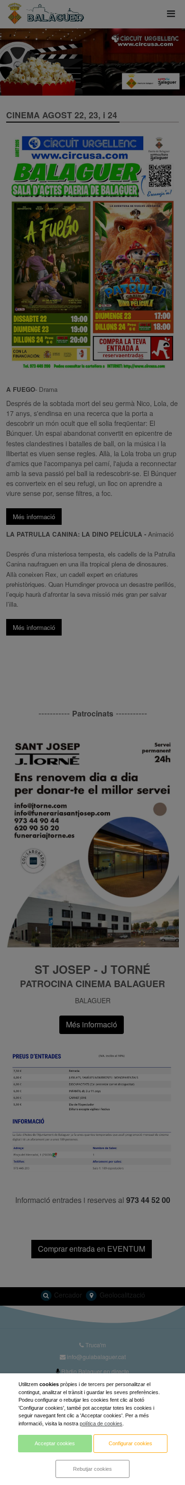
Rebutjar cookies (92, 1469)
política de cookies (101, 1423)
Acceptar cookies (55, 1443)
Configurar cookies (130, 1443)
